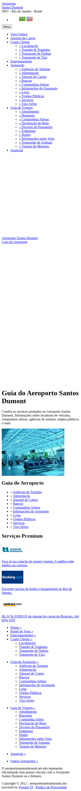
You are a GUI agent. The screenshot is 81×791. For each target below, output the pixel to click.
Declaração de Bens (32, 723)
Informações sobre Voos (35, 739)
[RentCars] (12, 610)
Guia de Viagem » (22, 708)
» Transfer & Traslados (34, 50)
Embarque (26, 731)
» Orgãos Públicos (31, 96)
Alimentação (21, 496)
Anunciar (16, 150)
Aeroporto (12, 5)
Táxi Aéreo (20, 527)
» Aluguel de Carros (32, 77)
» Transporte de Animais (35, 142)
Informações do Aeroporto (31, 511)
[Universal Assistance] (12, 555)
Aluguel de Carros (22, 38)
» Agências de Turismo (34, 69)
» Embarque (27, 131)
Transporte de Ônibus (33, 651)
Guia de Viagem (21, 108)
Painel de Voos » (21, 631)
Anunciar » (18, 754)
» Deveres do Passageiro (35, 127)
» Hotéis (24, 135)
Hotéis (23, 735)
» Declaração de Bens (34, 123)
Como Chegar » (21, 639)
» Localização (28, 46)
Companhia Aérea (31, 719)
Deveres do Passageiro (34, 727)
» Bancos (25, 80)
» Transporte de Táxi (33, 57)
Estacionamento (21, 61)
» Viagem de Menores (34, 146)
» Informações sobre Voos (36, 138)
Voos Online (18, 34)
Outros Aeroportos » (24, 761)
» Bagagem (27, 115)
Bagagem (25, 715)
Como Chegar (20, 42)
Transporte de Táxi (32, 654)
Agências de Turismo (27, 492)
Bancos (18, 503)
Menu (6, 26)
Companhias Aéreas (26, 507)
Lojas (17, 515)
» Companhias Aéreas (34, 84)
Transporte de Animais (34, 742)
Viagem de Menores (32, 746)
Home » (15, 627)
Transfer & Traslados (33, 647)
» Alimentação (29, 73)
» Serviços (26, 100)
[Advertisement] (40, 196)
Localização (27, 643)
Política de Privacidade (51, 787)
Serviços (19, 523)
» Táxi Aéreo (28, 104)
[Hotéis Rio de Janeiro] (12, 582)
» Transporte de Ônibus (35, 53)
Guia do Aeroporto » (24, 662)
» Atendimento (29, 111)
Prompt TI (26, 787)
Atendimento (28, 711)
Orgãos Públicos (24, 519)
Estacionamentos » (23, 635)
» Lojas (24, 92)
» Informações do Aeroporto (38, 88)
